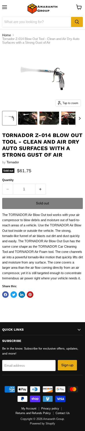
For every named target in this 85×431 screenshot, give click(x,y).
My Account (28, 408)
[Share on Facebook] (5, 294)
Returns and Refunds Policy (33, 413)
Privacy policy (50, 408)
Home (6, 35)
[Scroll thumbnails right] (78, 118)
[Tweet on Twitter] (13, 294)
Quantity (8, 180)
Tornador (13, 162)
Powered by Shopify (42, 423)
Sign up (67, 365)
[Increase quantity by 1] (40, 189)
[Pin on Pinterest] (30, 294)
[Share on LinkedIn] (22, 294)
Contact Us (63, 413)
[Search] (77, 22)
